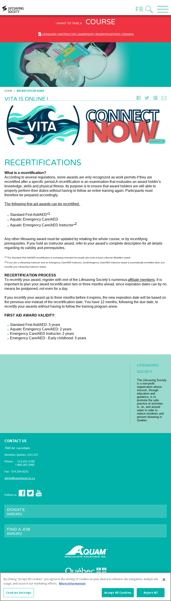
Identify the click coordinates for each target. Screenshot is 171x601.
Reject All (150, 592)
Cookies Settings (18, 592)
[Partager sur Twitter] (147, 98)
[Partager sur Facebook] (138, 98)
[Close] (164, 580)
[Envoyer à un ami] (164, 98)
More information (72, 583)
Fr (139, 9)
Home (8, 90)
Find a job (18, 531)
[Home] (21, 9)
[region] (85, 586)
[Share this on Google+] (155, 98)
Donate (16, 511)
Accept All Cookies (117, 592)
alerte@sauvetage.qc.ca (19, 478)
